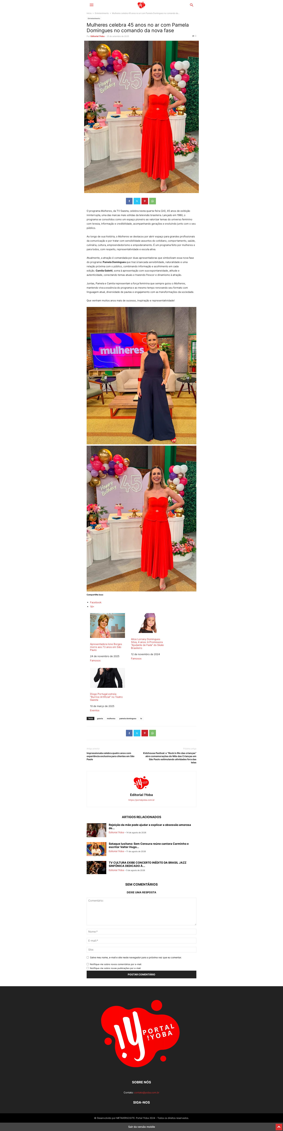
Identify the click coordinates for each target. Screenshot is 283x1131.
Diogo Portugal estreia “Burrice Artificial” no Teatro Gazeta (106, 696)
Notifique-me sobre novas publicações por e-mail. (115, 968)
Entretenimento (102, 13)
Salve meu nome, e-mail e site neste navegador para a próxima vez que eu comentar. (136, 957)
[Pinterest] (145, 201)
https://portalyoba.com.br (141, 800)
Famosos (95, 660)
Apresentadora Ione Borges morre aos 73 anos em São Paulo (106, 647)
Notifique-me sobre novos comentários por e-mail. (116, 964)
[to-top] (279, 1125)
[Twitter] (137, 201)
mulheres (111, 718)
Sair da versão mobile (141, 1126)
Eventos (94, 710)
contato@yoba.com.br (146, 1092)
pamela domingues (127, 718)
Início (89, 13)
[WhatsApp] (152, 201)
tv (141, 718)
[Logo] (141, 1072)
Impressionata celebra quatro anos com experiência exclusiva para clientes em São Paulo (110, 756)
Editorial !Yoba (97, 36)
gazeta (100, 718)
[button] (91, 5)
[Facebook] (129, 201)
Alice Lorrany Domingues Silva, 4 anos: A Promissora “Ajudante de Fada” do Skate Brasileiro (147, 644)
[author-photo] (141, 790)
